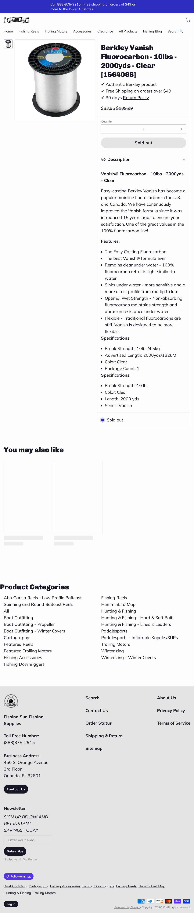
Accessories (82, 31)
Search (92, 697)
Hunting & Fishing (118, 611)
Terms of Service (173, 723)
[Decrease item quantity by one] (105, 129)
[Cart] (186, 20)
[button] (143, 143)
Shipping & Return (104, 735)
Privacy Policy (171, 710)
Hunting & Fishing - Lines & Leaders (136, 624)
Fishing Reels (29, 31)
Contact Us (16, 789)
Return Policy (136, 97)
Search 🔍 (176, 31)
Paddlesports (114, 631)
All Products (128, 31)
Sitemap (93, 748)
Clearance (105, 31)
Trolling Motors (56, 31)
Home (8, 31)
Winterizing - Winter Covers (128, 657)
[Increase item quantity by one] (181, 129)
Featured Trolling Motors (28, 651)
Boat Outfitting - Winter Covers (34, 631)
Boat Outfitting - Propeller (29, 624)
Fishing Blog (152, 31)
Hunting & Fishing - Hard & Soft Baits (137, 617)
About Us (166, 697)
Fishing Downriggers (24, 664)
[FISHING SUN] (16, 20)
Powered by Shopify (127, 907)
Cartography (16, 637)
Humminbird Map (118, 604)
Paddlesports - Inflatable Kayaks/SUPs (139, 637)
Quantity (107, 121)
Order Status (98, 723)
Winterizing (112, 651)
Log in (11, 904)
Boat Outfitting (18, 617)
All (6, 611)
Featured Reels (18, 644)
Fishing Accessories (23, 657)
